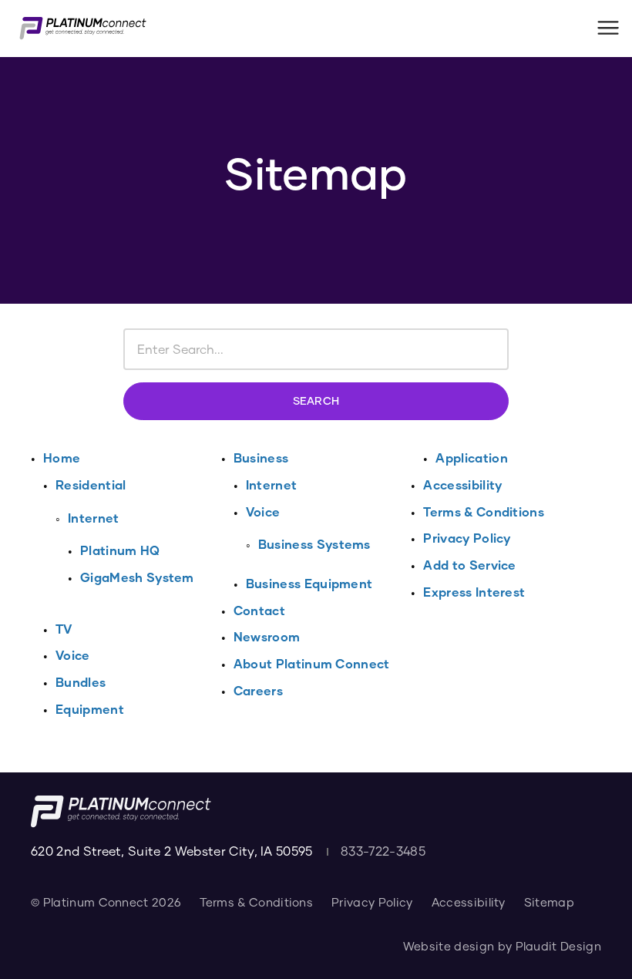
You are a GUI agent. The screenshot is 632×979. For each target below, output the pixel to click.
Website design (448, 946)
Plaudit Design (558, 946)
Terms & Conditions (256, 902)
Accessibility (469, 902)
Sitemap (549, 902)
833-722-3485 (383, 850)
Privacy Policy (371, 902)
